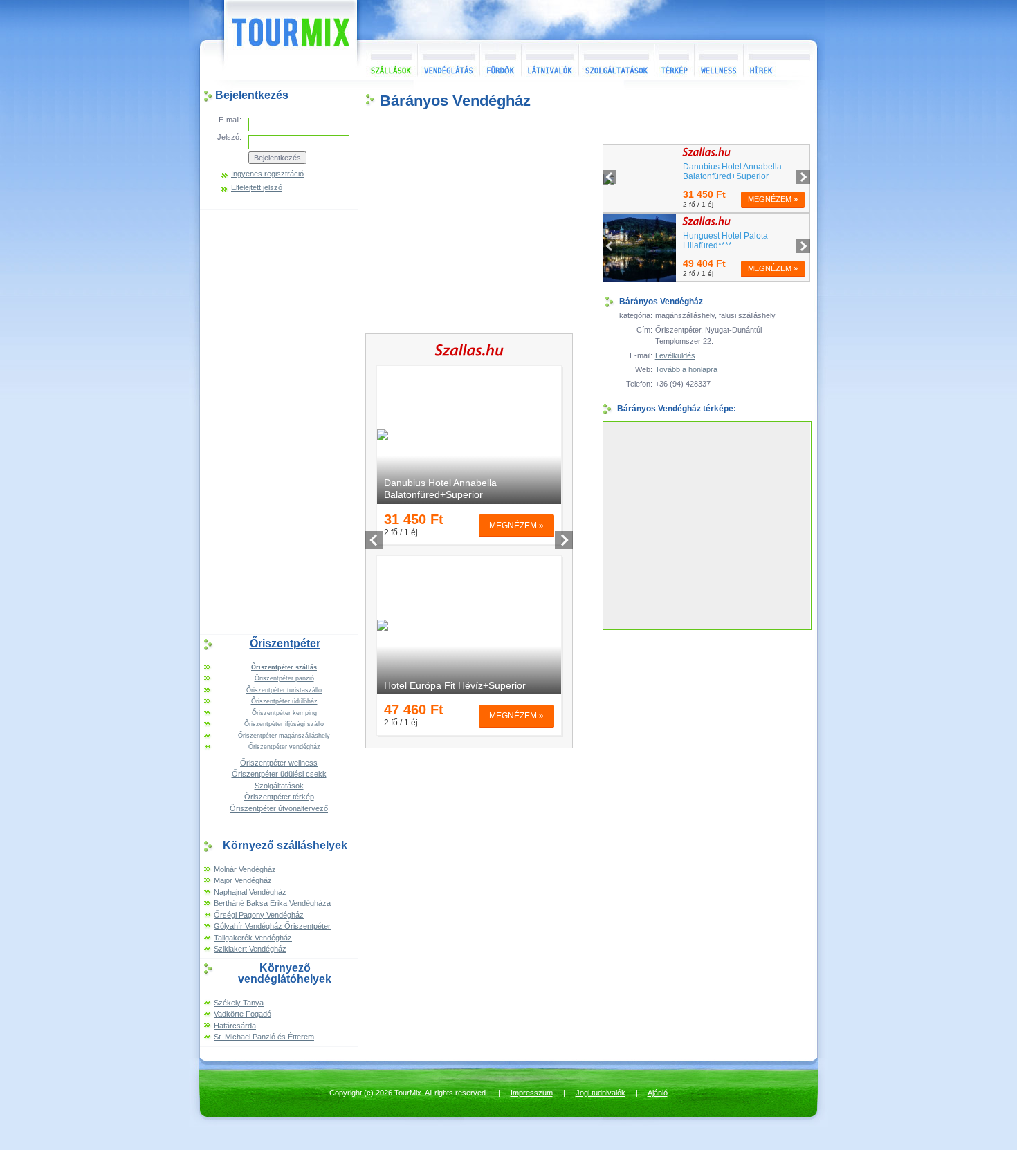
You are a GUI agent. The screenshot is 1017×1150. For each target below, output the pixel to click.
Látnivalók (549, 60)
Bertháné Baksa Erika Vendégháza (272, 903)
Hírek (778, 60)
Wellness (718, 60)
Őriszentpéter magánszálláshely (284, 735)
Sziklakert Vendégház (250, 949)
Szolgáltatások (616, 60)
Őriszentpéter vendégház (284, 746)
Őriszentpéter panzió (284, 678)
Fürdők (500, 60)
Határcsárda (235, 1025)
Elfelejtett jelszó (256, 188)
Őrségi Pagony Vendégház (259, 915)
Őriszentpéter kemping (284, 713)
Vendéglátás (448, 60)
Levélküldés (675, 355)
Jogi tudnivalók (600, 1092)
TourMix (275, 40)
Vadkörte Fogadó (242, 1014)
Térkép (674, 60)
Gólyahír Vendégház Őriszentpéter (272, 926)
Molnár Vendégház (245, 869)
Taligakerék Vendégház (253, 938)
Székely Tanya (239, 1003)
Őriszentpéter (285, 643)
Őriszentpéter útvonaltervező (279, 808)
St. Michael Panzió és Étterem (264, 1036)
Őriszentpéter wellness (279, 763)
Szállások (387, 60)
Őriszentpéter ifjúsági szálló (284, 724)
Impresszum (532, 1092)
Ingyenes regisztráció (267, 174)
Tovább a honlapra (686, 369)
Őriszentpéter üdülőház (284, 701)
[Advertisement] (278, 420)
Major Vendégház (243, 880)
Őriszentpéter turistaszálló (284, 690)
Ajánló (658, 1092)
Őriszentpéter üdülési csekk (279, 774)
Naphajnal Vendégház (250, 892)
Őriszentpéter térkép (279, 796)
